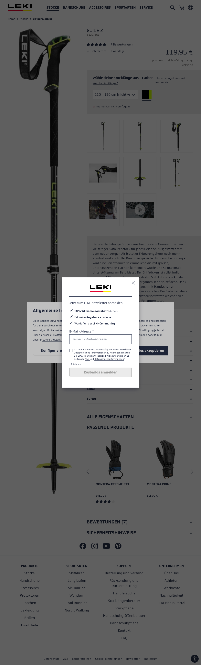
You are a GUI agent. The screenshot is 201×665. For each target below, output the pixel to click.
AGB (87, 359)
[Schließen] (133, 283)
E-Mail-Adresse (81, 331)
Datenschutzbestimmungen (109, 359)
